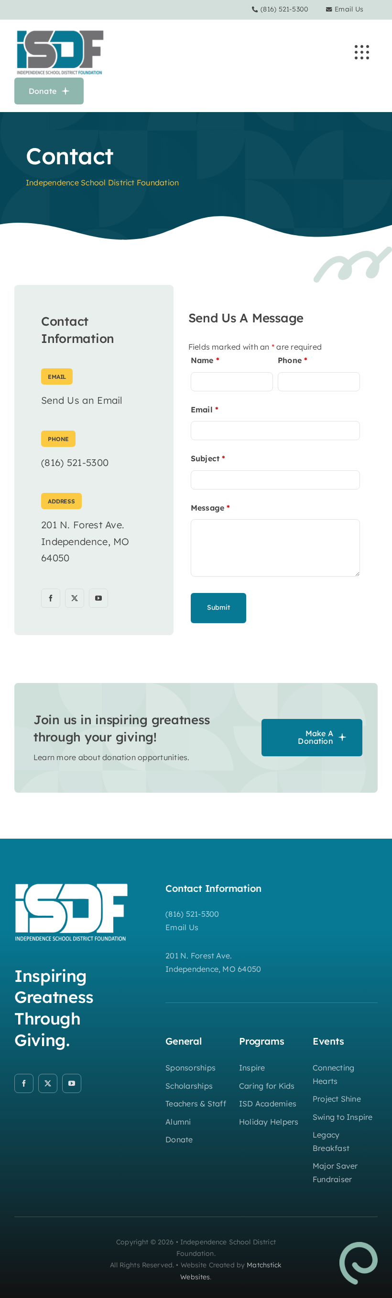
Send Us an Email (82, 400)
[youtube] (98, 598)
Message (210, 507)
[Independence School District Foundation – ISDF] (59, 31)
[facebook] (50, 598)
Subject (208, 458)
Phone (293, 360)
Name (205, 360)
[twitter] (74, 598)
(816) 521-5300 (284, 9)
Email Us (349, 9)
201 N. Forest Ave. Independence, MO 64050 (85, 541)
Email (205, 409)
